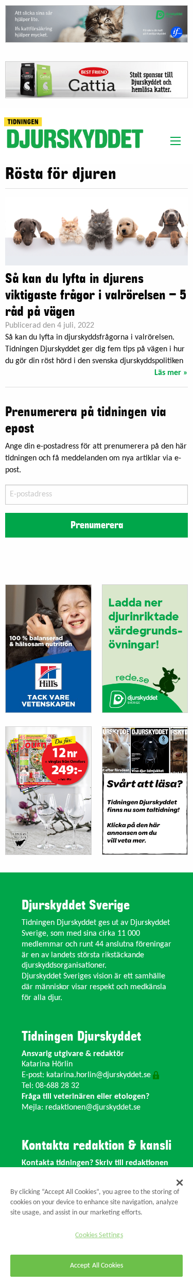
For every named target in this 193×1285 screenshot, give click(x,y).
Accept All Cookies (97, 1266)
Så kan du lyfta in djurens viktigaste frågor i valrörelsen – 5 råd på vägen (95, 295)
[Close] (180, 1182)
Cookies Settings (98, 1235)
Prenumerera (97, 525)
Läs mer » (171, 373)
